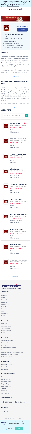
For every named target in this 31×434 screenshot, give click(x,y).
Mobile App (4, 309)
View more (15, 276)
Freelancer (4, 377)
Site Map (3, 311)
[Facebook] (1, 411)
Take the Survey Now (13, 6)
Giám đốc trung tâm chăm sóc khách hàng (19, 214)
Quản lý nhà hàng (16, 229)
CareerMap (4, 302)
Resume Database (6, 326)
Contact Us (4, 369)
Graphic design (5, 384)
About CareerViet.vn (7, 340)
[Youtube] (7, 411)
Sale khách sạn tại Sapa (18, 260)
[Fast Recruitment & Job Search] (15, 9)
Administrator (5, 393)
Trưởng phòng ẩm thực (18, 154)
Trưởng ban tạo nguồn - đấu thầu (18, 184)
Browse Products (6, 330)
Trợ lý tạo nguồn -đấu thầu (18, 139)
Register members (6, 316)
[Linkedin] (4, 411)
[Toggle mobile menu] (2, 9)
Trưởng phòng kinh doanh (15, 124)
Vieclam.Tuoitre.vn (6, 364)
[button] (29, 1)
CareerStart (4, 313)
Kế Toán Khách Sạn (16, 169)
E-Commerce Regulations (8, 347)
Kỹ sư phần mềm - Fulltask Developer (17, 245)
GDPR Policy (4, 345)
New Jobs (4, 295)
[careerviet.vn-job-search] (7, 402)
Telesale (3, 388)
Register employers (6, 333)
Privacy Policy (5, 343)
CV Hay (3, 297)
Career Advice (5, 304)
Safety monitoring (6, 386)
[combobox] (14, 115)
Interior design (5, 379)
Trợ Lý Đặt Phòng (16, 199)
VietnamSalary (5, 300)
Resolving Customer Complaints (10, 354)
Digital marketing (6, 381)
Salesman (4, 390)
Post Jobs (4, 323)
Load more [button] (15, 76)
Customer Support (6, 356)
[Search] (26, 115)
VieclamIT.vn (4, 367)
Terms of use (5, 350)
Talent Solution (5, 328)
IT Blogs (3, 306)
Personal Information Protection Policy (12, 352)
